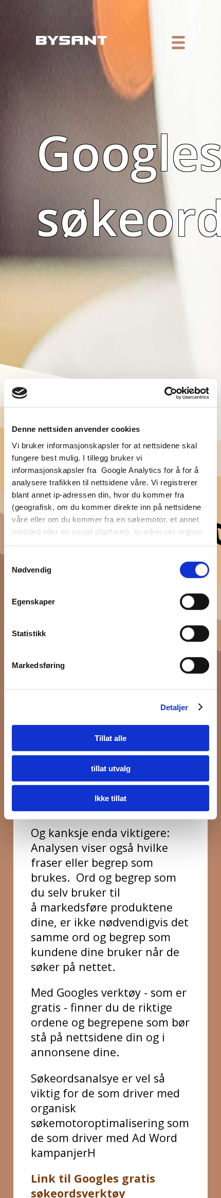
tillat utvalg (111, 768)
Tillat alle (110, 738)
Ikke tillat (110, 798)
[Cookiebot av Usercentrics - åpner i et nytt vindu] (164, 393)
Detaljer (174, 706)
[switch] (194, 602)
